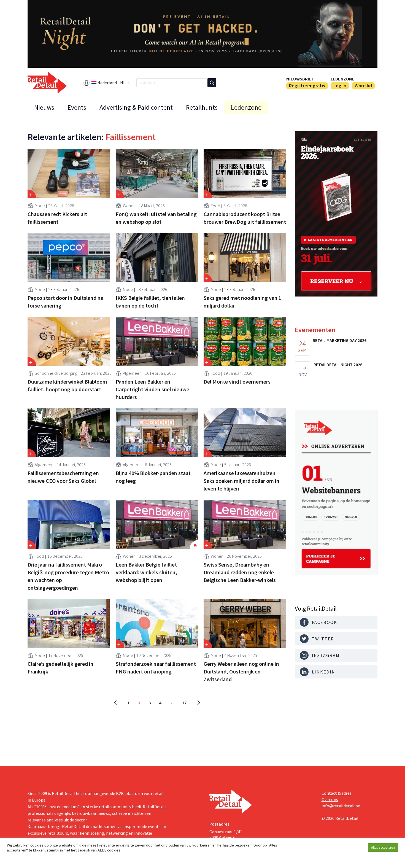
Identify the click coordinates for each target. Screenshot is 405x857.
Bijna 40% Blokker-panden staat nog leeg (153, 477)
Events (77, 107)
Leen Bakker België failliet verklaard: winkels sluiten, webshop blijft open (146, 572)
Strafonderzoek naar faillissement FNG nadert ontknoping (156, 667)
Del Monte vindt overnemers (237, 381)
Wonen (129, 205)
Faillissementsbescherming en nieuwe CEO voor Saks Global (63, 477)
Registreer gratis (307, 85)
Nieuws (44, 107)
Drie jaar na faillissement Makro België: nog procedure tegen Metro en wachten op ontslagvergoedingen (68, 576)
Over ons (330, 799)
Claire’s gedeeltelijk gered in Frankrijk (60, 667)
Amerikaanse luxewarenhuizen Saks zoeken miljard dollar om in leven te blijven (241, 481)
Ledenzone (343, 79)
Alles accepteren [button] (383, 847)
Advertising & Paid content (136, 107)
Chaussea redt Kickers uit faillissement (57, 218)
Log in (339, 85)
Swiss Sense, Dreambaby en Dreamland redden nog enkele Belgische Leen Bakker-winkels (240, 572)
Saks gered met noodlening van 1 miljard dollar (242, 301)
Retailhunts (202, 107)
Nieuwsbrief (300, 79)
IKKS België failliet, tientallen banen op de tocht (150, 301)
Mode (40, 205)
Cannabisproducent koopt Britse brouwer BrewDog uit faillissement (245, 218)
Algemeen (132, 373)
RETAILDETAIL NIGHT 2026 (338, 364)
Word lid (363, 85)
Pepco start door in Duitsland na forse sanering (65, 301)
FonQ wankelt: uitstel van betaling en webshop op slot (156, 218)
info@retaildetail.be (341, 806)
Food (215, 205)
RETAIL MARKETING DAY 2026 (339, 340)
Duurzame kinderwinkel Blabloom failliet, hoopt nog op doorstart (67, 385)
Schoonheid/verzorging (56, 373)
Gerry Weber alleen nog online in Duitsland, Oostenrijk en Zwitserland (241, 671)
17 (184, 702)
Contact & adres (337, 793)
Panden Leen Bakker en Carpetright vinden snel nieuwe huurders (152, 389)
